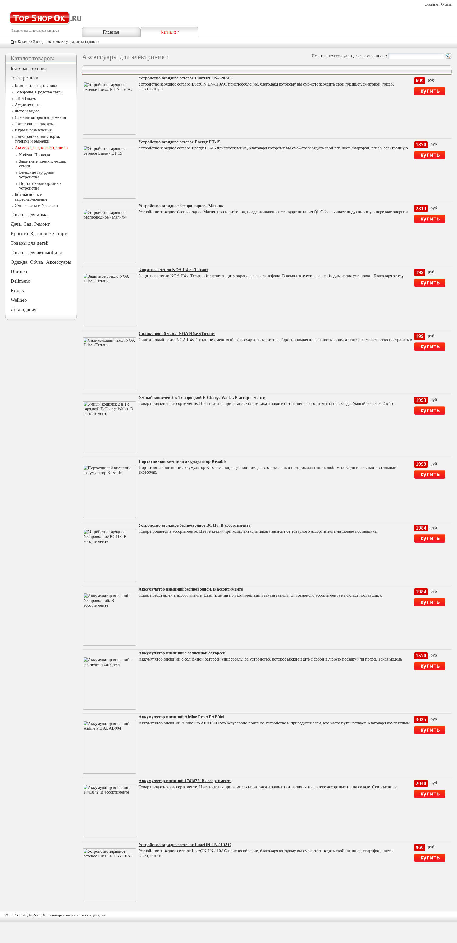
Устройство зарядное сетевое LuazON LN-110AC (185, 844)
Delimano (20, 281)
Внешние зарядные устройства (36, 174)
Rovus (17, 290)
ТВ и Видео (25, 98)
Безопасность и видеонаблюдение (31, 196)
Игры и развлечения (33, 130)
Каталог (169, 32)
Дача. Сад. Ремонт (30, 224)
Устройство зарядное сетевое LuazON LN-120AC (185, 78)
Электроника (42, 42)
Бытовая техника (29, 68)
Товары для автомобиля (36, 252)
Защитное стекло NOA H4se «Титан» (173, 269)
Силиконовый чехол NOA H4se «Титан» (177, 333)
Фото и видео (27, 111)
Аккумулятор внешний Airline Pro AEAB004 (181, 717)
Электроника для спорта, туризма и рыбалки (37, 138)
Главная (111, 32)
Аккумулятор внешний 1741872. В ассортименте (185, 781)
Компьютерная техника (36, 85)
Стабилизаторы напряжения (40, 117)
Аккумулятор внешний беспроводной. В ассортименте (191, 589)
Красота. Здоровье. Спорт (39, 233)
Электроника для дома (35, 123)
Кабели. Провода (34, 155)
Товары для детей (29, 243)
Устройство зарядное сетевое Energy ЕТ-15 (179, 142)
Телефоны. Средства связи (39, 92)
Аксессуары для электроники (77, 42)
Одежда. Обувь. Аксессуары (41, 262)
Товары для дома (29, 214)
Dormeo (19, 271)
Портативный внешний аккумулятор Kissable (182, 461)
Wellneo (19, 300)
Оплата (446, 4)
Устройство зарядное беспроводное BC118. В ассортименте (194, 525)
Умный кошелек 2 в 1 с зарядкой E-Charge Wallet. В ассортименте (202, 397)
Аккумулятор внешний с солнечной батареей (182, 653)
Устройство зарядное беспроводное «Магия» (181, 206)
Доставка (432, 4)
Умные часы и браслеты (36, 205)
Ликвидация (23, 309)
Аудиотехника (28, 104)
